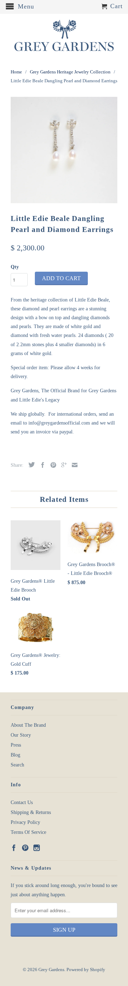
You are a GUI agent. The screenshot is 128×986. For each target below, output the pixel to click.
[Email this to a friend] (73, 465)
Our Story (21, 735)
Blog (15, 755)
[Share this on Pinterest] (51, 465)
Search (17, 765)
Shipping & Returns (31, 812)
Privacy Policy (25, 822)
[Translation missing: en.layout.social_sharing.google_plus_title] (62, 465)
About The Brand (28, 725)
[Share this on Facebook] (41, 465)
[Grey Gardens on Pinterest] (25, 847)
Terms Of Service (28, 832)
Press (16, 745)
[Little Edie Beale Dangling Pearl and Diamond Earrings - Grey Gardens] (64, 150)
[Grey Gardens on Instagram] (36, 847)
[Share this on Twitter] (30, 464)
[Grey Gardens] (64, 35)
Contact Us (22, 802)
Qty (15, 267)
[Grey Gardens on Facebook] (14, 847)
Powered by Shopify (85, 969)
